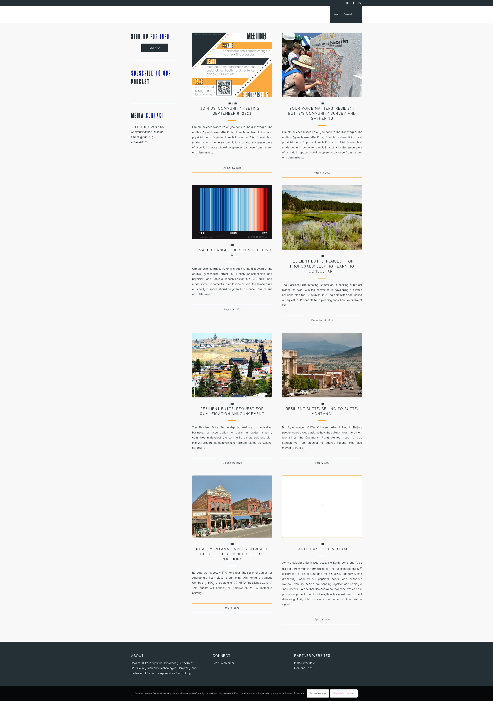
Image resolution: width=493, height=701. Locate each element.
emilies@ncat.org (142, 137)
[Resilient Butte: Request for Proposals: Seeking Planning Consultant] (322, 217)
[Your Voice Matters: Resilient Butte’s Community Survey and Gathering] (322, 65)
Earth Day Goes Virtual (322, 549)
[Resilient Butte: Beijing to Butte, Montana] (322, 365)
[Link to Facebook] (353, 3)
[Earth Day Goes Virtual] (322, 506)
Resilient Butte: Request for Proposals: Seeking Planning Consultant (322, 266)
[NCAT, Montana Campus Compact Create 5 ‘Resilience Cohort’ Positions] (232, 506)
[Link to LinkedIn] (359, 3)
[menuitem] (335, 14)
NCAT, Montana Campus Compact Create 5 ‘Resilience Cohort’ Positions (232, 554)
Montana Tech (303, 668)
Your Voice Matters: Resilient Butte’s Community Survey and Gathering (322, 113)
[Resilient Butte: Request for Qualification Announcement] (232, 365)
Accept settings (318, 693)
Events (234, 104)
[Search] (358, 14)
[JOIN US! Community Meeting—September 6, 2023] (232, 65)
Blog (229, 104)
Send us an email (223, 663)
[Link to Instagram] (347, 3)
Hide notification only (344, 693)
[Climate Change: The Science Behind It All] (232, 212)
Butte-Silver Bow (304, 663)
